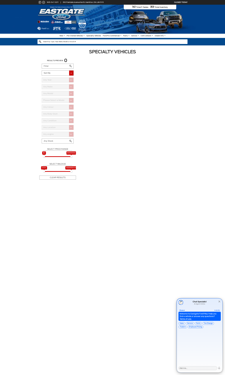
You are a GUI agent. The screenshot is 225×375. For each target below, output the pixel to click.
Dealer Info (159, 36)
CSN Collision (146, 36)
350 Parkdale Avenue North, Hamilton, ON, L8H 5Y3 (83, 2)
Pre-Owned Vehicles (75, 36)
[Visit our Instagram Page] (43, 2)
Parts (125, 36)
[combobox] (113, 41)
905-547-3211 (52, 2)
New (61, 36)
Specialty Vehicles (93, 36)
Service (134, 36)
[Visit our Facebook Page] (39, 2)
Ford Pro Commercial (111, 36)
